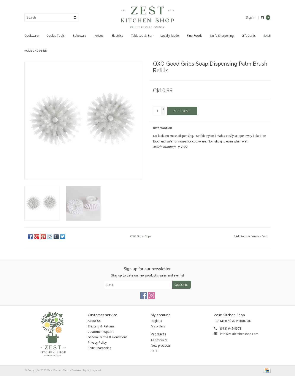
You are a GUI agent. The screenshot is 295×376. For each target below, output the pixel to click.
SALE (267, 35)
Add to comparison (247, 236)
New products (161, 345)
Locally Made (169, 35)
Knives (98, 35)
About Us (94, 321)
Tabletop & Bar (141, 35)
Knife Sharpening (222, 35)
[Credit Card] (266, 370)
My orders (158, 326)
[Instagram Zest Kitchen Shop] (151, 295)
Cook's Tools (55, 35)
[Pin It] (43, 236)
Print (264, 236)
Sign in (250, 17)
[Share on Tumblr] (56, 236)
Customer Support (101, 332)
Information (162, 128)
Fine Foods (194, 35)
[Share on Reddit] (49, 236)
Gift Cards (249, 35)
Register (156, 321)
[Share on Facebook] (30, 236)
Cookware (31, 35)
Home (28, 50)
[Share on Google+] (36, 236)
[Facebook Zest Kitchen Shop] (143, 295)
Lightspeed (94, 370)
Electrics (117, 35)
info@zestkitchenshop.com (239, 334)
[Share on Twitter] (62, 236)
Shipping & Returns (101, 326)
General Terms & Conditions (107, 337)
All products (159, 340)
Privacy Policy (97, 342)
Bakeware (80, 35)
